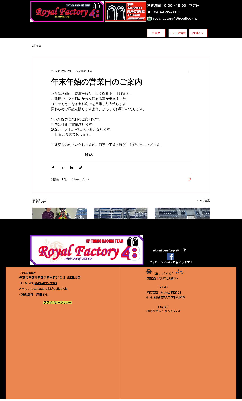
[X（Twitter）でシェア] (62, 167)
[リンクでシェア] (80, 167)
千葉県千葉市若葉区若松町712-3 (42, 277)
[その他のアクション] (188, 71)
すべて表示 (203, 200)
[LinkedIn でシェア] (71, 167)
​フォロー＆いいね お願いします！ (171, 262)
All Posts (36, 45)
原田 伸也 (34, 294)
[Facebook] (170, 256)
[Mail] (149, 18)
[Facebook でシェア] (53, 167)
